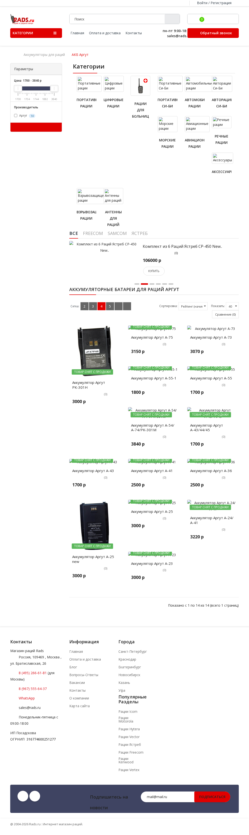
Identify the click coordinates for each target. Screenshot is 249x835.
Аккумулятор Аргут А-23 (152, 563)
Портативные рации (86, 102)
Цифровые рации (113, 102)
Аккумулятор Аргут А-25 (152, 511)
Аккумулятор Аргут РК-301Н (88, 385)
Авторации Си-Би (221, 102)
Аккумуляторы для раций (44, 54)
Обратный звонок (215, 33)
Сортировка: (168, 306)
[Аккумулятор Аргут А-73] (213, 329)
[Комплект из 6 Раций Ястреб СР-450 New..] (104, 247)
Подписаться (212, 796)
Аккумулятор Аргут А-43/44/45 (206, 427)
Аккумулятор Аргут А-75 (152, 337)
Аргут (26, 115)
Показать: (218, 306)
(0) (176, 253)
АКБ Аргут (80, 54)
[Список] (119, 306)
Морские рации (167, 143)
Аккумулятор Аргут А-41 (152, 470)
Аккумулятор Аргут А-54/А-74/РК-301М (152, 427)
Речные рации (221, 139)
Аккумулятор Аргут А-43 (93, 470)
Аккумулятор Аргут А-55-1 (154, 378)
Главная (76, 651)
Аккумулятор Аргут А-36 (211, 470)
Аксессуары (221, 171)
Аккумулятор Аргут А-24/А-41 (211, 520)
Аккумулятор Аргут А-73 (211, 337)
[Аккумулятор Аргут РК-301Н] (95, 351)
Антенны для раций (113, 218)
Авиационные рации (195, 143)
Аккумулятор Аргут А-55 (211, 378)
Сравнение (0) (225, 314)
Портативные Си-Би (167, 102)
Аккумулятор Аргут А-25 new (93, 559)
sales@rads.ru (30, 707)
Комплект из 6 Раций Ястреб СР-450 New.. (182, 246)
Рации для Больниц (140, 110)
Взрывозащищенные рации (86, 215)
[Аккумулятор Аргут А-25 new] (95, 525)
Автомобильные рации (195, 102)
